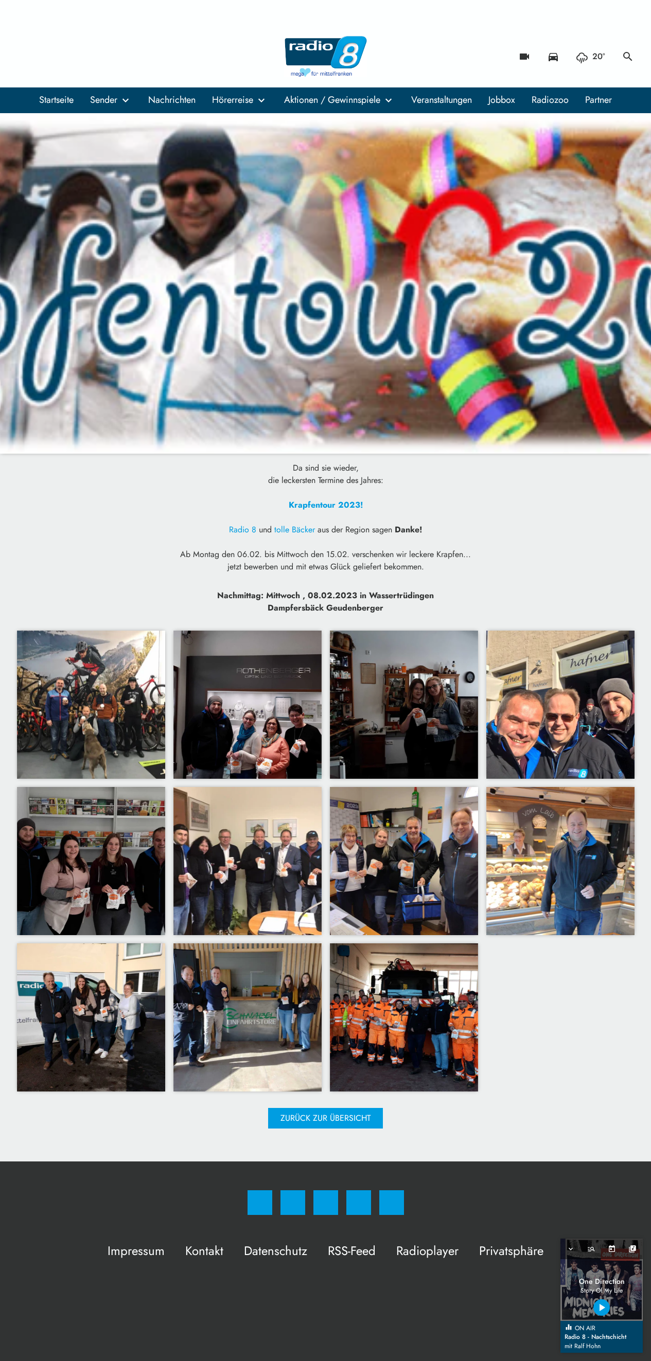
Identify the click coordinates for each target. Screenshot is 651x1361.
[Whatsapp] (68, 56)
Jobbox (501, 99)
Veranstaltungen (441, 99)
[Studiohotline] (89, 56)
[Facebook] (27, 56)
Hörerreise (232, 99)
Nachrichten (172, 99)
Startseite (56, 99)
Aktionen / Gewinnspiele (332, 99)
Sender (103, 99)
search (628, 56)
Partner (598, 99)
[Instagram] (48, 56)
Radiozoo (550, 99)
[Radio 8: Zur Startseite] (325, 56)
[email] (109, 56)
